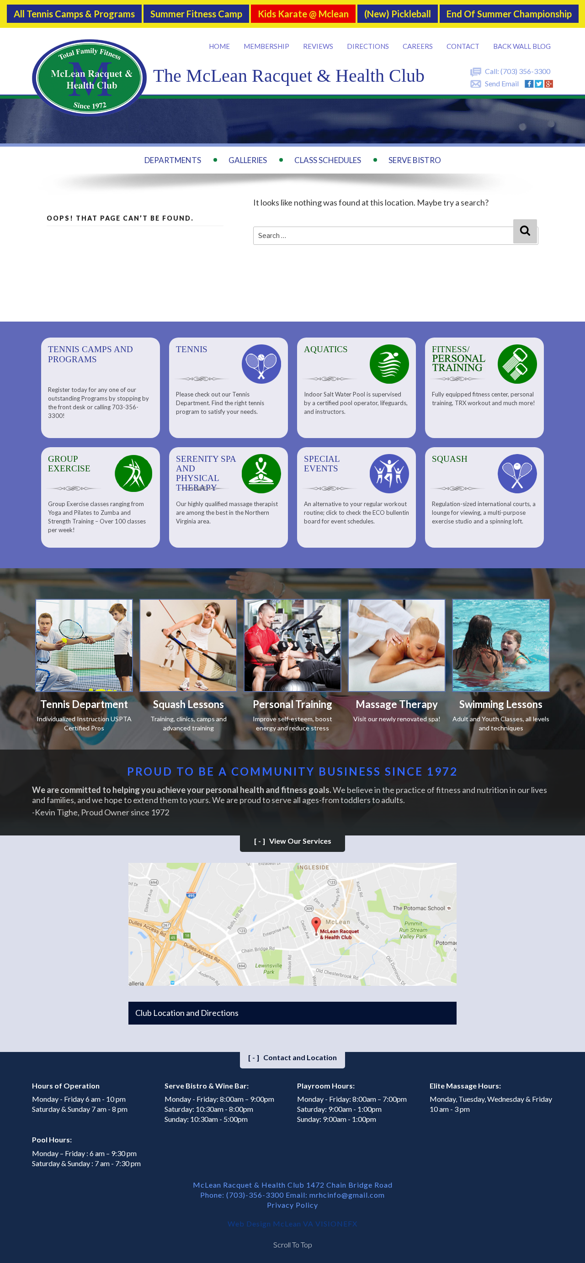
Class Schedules (327, 160)
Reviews (318, 46)
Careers (418, 46)
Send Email (502, 83)
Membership (266, 46)
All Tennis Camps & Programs (74, 13)
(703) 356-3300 (525, 71)
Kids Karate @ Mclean (303, 13)
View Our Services (292, 840)
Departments (172, 160)
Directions (368, 46)
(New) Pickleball (397, 13)
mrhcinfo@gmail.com (347, 1194)
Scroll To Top (292, 1244)
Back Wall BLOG (522, 46)
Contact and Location (292, 1057)
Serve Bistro (414, 160)
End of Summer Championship (509, 13)
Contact (463, 46)
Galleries (248, 160)
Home (219, 46)
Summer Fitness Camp (196, 13)
